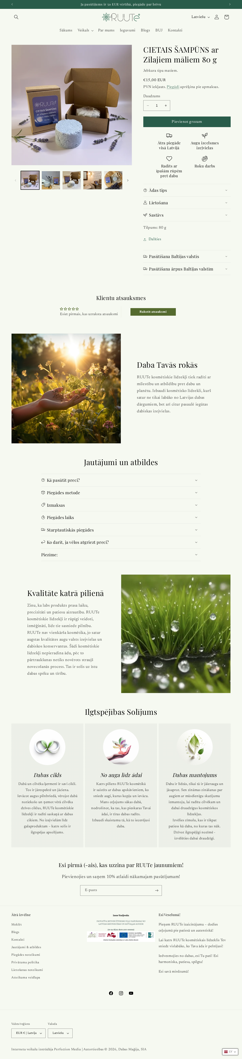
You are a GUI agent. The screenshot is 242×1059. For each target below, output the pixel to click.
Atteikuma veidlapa (25, 977)
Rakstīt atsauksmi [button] (153, 311)
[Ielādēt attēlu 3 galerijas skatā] (71, 180)
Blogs (15, 932)
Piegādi (173, 87)
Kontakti (18, 939)
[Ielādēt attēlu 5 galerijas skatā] (113, 180)
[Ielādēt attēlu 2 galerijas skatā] (51, 180)
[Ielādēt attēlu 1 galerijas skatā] (30, 180)
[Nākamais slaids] (128, 180)
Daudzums (151, 96)
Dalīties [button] (155, 239)
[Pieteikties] (157, 890)
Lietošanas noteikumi (27, 969)
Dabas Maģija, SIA (132, 1049)
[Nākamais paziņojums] (230, 4)
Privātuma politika (25, 962)
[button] (16, 17)
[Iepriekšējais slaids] (15, 180)
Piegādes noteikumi (25, 954)
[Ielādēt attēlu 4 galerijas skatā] (92, 180)
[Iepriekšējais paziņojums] (12, 4)
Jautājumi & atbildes (26, 947)
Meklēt (16, 924)
